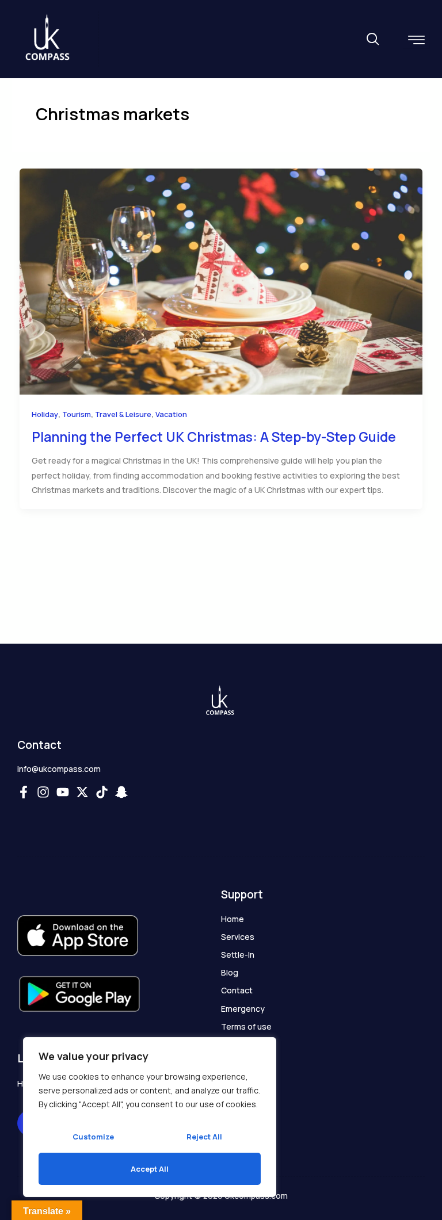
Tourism (76, 414)
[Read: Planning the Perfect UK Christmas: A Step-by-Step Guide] (221, 280)
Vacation (171, 414)
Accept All (150, 1169)
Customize (93, 1136)
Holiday (45, 414)
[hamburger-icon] (416, 40)
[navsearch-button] (372, 40)
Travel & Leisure (123, 414)
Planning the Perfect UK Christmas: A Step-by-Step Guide (214, 436)
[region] (149, 1117)
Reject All (204, 1136)
